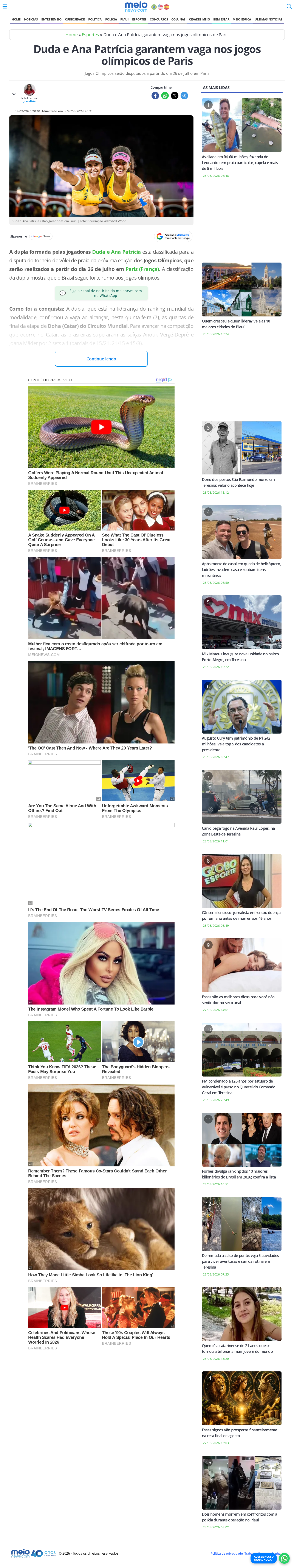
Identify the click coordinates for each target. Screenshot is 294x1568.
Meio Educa (242, 19)
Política (95, 19)
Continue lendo (101, 359)
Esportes (139, 19)
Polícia (111, 19)
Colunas (178, 19)
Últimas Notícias (268, 19)
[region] (242, 222)
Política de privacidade (227, 1553)
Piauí (124, 19)
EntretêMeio (51, 19)
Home (16, 19)
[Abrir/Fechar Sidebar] (4, 6)
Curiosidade (75, 19)
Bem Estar (221, 19)
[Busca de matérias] (289, 7)
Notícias (31, 19)
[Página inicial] (136, 6)
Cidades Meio (199, 19)
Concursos (159, 19)
